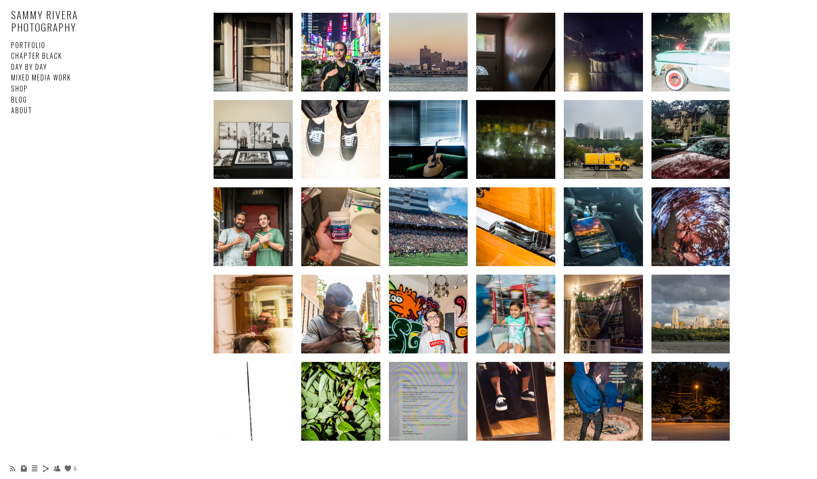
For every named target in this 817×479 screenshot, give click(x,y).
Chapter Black (36, 56)
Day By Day (29, 67)
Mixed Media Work (41, 77)
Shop (19, 88)
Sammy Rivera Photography (44, 20)
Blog (19, 100)
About (21, 110)
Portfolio (28, 45)
